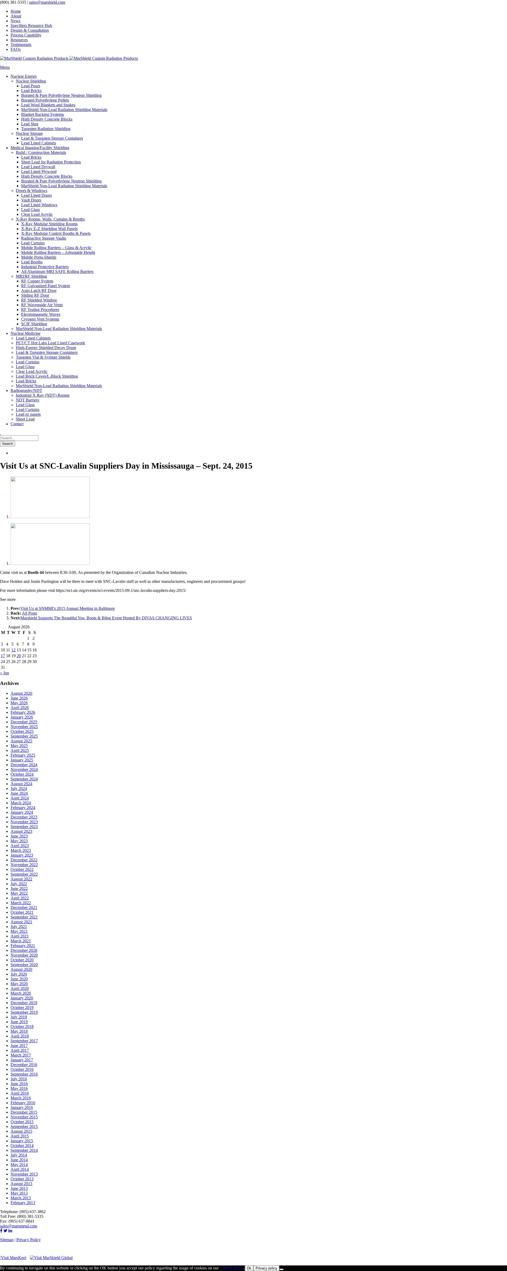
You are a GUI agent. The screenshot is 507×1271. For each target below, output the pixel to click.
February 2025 (23, 755)
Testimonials (21, 44)
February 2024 (23, 807)
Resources (19, 40)
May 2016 (19, 1088)
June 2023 (19, 836)
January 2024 (22, 812)
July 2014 (19, 1155)
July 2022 (19, 883)
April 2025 (20, 750)
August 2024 (21, 783)
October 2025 (22, 731)
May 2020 (19, 983)
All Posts (29, 613)
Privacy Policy (28, 1239)
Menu (5, 67)
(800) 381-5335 (13, 2)
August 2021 (21, 922)
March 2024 (21, 803)
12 (13, 650)
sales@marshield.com (47, 2)
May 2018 (19, 1031)
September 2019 (24, 1012)
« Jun (4, 673)
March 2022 (21, 902)
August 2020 (21, 969)
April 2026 (20, 707)
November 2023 (24, 822)
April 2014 (20, 1169)
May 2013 (19, 1193)
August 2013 (21, 1183)
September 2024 (24, 779)
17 (3, 655)
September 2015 (24, 1126)
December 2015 (24, 1112)
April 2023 (20, 845)
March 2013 (21, 1198)
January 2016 (22, 1107)
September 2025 (24, 736)
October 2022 (22, 869)
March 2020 (21, 993)
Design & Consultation (30, 30)
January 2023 (22, 855)
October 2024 (22, 774)
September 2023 (24, 826)
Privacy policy (266, 1268)
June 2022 (19, 888)
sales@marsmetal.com (18, 1226)
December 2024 (24, 764)
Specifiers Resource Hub (31, 25)
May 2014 (19, 1164)
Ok (249, 1268)
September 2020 (24, 964)
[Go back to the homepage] (69, 58)
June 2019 (19, 1021)
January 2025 (22, 760)
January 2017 (22, 1060)
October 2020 (22, 960)
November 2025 (24, 726)
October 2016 (22, 1069)
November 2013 (24, 1174)
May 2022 (19, 893)
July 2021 (19, 926)
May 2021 (19, 931)
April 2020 (20, 988)
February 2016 (23, 1102)
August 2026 (21, 693)
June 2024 (19, 793)
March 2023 (21, 850)
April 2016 (20, 1093)
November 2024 (24, 769)
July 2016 (19, 1079)
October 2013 (22, 1179)
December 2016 (24, 1064)
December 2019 (24, 1002)
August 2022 (21, 879)
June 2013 (19, 1188)
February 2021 (23, 945)
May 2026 (19, 703)
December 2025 (24, 722)
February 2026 (23, 712)
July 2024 (19, 788)
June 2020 (19, 979)
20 (19, 655)
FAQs (16, 49)
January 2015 (22, 1141)
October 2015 (22, 1121)
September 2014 (24, 1150)
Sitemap (6, 1239)
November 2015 (24, 1117)
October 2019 (22, 1007)
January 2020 (22, 998)
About (16, 16)
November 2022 (24, 864)
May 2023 (19, 841)
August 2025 (21, 741)
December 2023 (24, 817)
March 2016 (21, 1098)
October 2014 (22, 1145)
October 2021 (22, 912)
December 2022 (24, 860)
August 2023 (21, 831)
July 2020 (19, 974)
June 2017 (19, 1045)
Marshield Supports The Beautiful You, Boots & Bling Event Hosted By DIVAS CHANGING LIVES (106, 618)
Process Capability (26, 35)
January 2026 (22, 717)
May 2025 (19, 745)
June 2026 (19, 698)
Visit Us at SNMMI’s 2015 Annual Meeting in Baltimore (67, 608)
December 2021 (24, 907)
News (15, 21)
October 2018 (22, 1026)
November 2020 (24, 955)
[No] (281, 1269)
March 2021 (21, 941)
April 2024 (20, 798)
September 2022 (24, 874)
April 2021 (20, 936)
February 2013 (23, 1202)
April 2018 (20, 1036)
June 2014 (19, 1160)
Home (16, 11)
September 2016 (24, 1074)
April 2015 (20, 1136)
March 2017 (21, 1055)
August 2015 (21, 1131)
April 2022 (20, 898)
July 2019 (19, 1017)
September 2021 (24, 917)
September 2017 (24, 1041)
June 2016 (19, 1083)
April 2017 (20, 1050)
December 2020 (24, 950)
